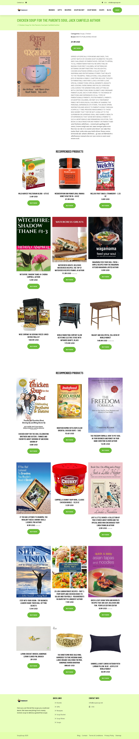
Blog (109, 10)
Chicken (88, 34)
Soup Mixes (91, 10)
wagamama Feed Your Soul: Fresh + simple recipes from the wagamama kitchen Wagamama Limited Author (105, 264)
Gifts (60, 10)
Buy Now (77, 48)
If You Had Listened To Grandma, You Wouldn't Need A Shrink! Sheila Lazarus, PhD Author (33, 519)
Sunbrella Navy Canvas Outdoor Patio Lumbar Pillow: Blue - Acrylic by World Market (105, 666)
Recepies (68, 10)
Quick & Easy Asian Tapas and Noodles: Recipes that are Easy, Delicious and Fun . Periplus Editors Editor (105, 603)
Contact (84, 735)
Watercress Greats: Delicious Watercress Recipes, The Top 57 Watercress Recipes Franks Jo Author (69, 267)
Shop (117, 10)
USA (105, 2)
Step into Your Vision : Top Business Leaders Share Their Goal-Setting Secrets (34, 603)
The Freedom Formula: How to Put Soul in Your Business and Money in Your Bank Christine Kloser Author (105, 438)
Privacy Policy (109, 735)
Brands (59, 703)
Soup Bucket (79, 10)
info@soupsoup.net (114, 2)
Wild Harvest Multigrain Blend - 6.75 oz (33, 193)
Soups (101, 10)
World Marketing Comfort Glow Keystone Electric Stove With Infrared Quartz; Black (69, 337)
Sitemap (118, 735)
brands (52, 10)
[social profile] (26, 2)
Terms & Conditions (96, 735)
